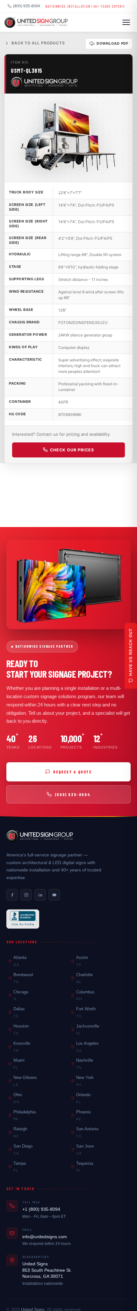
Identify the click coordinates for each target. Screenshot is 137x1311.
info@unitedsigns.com (44, 1236)
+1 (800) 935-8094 (41, 1209)
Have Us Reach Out (130, 651)
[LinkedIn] (40, 894)
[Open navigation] (126, 22)
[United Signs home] (39, 836)
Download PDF (112, 43)
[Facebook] (12, 894)
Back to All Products (38, 43)
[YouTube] (54, 894)
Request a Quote (72, 771)
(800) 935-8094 (26, 6)
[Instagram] (26, 894)
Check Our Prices (72, 450)
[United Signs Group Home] (36, 22)
